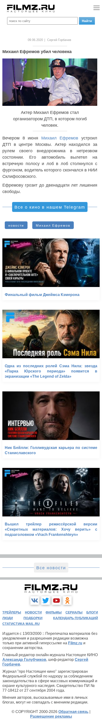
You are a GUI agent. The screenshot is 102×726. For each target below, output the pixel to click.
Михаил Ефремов (60, 138)
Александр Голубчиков (24, 660)
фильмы (54, 612)
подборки (32, 618)
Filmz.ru (75, 643)
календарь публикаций (75, 618)
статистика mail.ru (21, 624)
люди (7, 618)
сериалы (74, 612)
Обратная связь (73, 712)
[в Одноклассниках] (67, 600)
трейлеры (11, 612)
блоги (92, 612)
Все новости (51, 567)
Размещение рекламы (51, 716)
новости (16, 225)
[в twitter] (45, 600)
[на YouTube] (56, 600)
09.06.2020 (35, 40)
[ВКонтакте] (34, 600)
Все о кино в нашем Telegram (49, 207)
